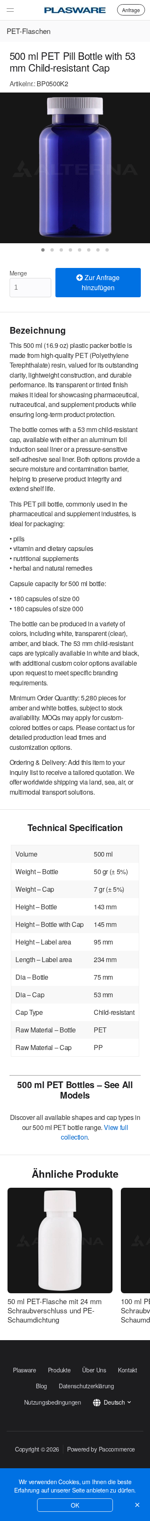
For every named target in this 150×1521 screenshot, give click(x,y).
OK (75, 1505)
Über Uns (94, 1370)
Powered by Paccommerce (101, 1449)
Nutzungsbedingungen (52, 1402)
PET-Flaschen (28, 31)
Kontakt (127, 1370)
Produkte (59, 1370)
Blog (41, 1386)
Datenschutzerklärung (86, 1386)
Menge (18, 273)
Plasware (24, 1370)
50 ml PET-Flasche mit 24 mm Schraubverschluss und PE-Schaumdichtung (55, 1310)
